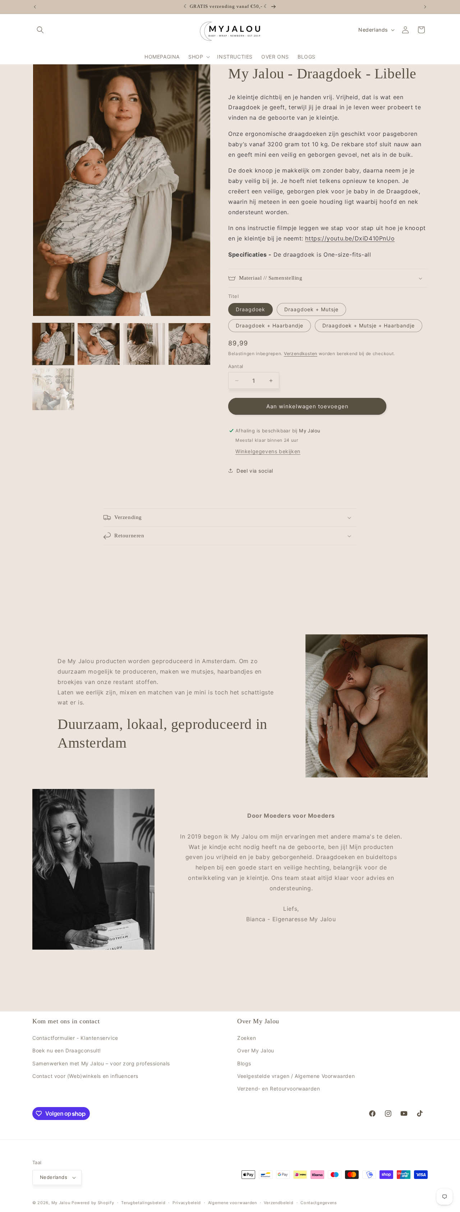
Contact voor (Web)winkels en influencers (85, 1076)
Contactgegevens (318, 1202)
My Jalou (60, 1202)
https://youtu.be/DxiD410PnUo (350, 238)
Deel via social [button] (254, 471)
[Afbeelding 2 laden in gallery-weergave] (98, 344)
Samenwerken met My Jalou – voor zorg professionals (101, 1063)
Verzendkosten (300, 353)
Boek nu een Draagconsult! (66, 1050)
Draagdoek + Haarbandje (269, 325)
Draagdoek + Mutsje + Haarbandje (368, 325)
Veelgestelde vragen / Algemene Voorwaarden (296, 1076)
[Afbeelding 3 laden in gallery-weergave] (144, 344)
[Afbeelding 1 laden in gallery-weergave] (53, 344)
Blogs (244, 1063)
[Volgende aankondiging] (425, 7)
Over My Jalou (255, 1050)
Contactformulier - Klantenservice (75, 1038)
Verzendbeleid (278, 1202)
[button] (40, 30)
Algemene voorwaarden (232, 1202)
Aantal (235, 366)
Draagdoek (250, 309)
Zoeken (246, 1038)
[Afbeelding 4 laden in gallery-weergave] (189, 344)
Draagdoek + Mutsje (311, 309)
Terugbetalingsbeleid (143, 1202)
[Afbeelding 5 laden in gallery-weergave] (53, 389)
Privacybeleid (186, 1202)
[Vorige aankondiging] (35, 7)
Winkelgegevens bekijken (267, 451)
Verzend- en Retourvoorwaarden (278, 1088)
